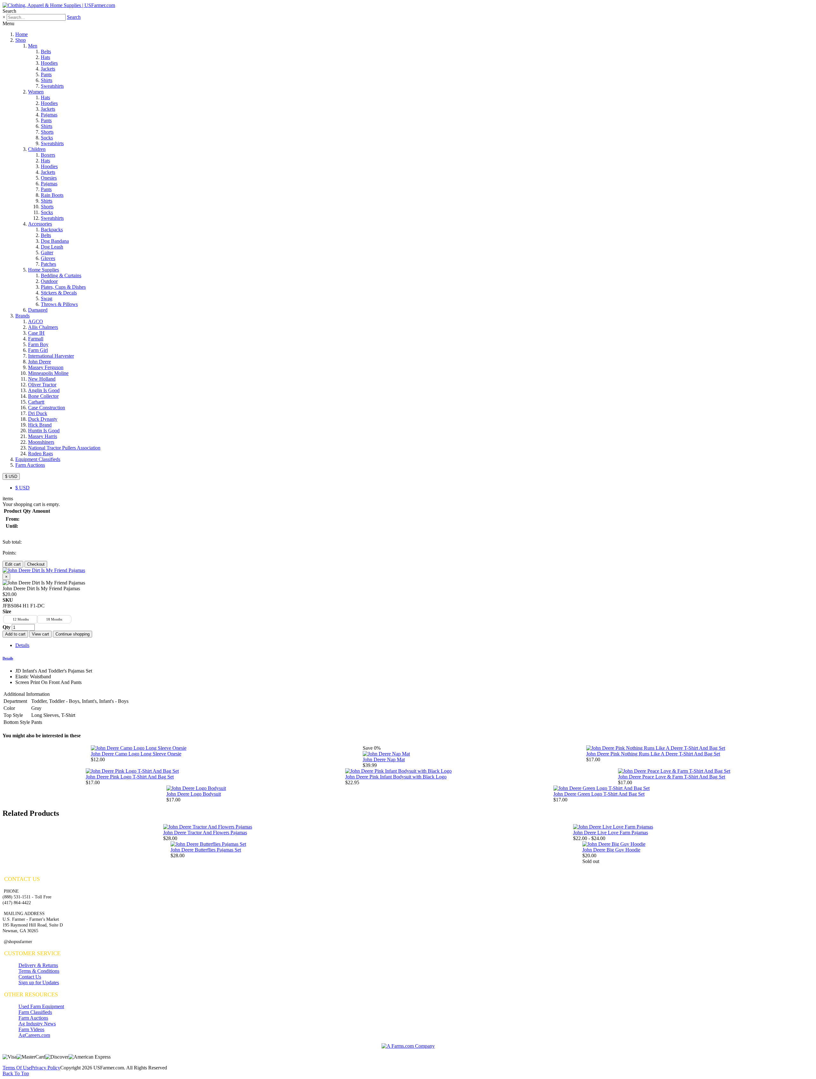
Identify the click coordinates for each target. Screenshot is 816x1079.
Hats (45, 57)
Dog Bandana (55, 241)
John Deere (39, 361)
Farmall (35, 338)
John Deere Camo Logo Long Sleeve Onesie (136, 753)
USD (22, 487)
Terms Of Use (17, 1067)
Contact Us (29, 976)
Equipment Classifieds (37, 459)
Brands (22, 315)
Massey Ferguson (45, 367)
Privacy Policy (45, 1067)
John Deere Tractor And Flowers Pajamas (205, 832)
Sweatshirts (52, 86)
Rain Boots (52, 195)
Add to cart (15, 634)
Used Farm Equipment (41, 1006)
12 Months (21, 619)
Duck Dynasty (42, 419)
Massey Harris (42, 436)
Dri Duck (37, 413)
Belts (46, 51)
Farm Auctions (30, 465)
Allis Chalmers (43, 327)
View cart (40, 634)
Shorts (47, 132)
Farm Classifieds (35, 1012)
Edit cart (13, 564)
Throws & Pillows (59, 304)
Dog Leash (52, 246)
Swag (46, 298)
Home (21, 34)
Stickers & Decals (59, 292)
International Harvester (51, 356)
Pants (46, 74)
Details (22, 645)
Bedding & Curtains (61, 275)
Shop (20, 40)
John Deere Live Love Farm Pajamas (610, 832)
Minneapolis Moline (48, 373)
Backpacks (52, 229)
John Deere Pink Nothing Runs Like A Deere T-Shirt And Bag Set (653, 753)
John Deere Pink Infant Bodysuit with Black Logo (396, 776)
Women (36, 91)
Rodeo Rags (40, 453)
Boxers (48, 155)
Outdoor (49, 281)
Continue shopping (72, 634)
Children (37, 149)
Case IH (36, 333)
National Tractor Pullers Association (64, 447)
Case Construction (46, 407)
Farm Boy (38, 344)
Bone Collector (43, 396)
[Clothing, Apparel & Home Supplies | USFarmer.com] (59, 5)
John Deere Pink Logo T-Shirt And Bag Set (130, 776)
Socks (47, 137)
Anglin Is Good (44, 390)
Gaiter (47, 252)
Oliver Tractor (42, 384)
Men (32, 45)
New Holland (41, 379)
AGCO (35, 321)
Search (74, 17)
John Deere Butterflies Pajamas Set (206, 849)
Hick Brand (40, 425)
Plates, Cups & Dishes (63, 287)
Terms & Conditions (38, 971)
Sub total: (12, 542)
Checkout (36, 564)
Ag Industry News (37, 1023)
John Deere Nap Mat (384, 759)
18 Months (54, 619)
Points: (9, 552)
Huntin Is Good (44, 430)
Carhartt (36, 402)
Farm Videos (31, 1029)
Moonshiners (41, 442)
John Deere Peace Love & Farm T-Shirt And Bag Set (671, 776)
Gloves (48, 258)
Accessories (40, 224)
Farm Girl (38, 350)
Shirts (46, 80)
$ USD (11, 476)
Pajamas (49, 114)
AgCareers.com (34, 1035)
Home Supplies (43, 269)
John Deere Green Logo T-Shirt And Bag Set (599, 794)
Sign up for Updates (38, 982)
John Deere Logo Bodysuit (193, 794)
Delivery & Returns (38, 965)
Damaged (37, 310)
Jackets (48, 68)
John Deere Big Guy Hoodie (611, 849)
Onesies (49, 178)
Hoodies (49, 63)
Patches (48, 264)
